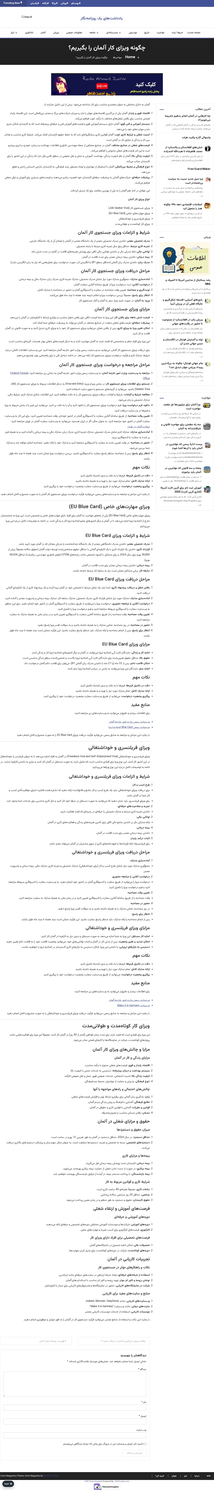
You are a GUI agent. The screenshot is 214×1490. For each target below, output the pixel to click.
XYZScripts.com (122, 1481)
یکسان (33, 3)
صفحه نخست (193, 33)
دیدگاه (142, 1369)
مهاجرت (160, 33)
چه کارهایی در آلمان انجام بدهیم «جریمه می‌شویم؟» (187, 118)
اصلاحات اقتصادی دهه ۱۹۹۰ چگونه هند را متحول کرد (183, 207)
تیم (185, 1476)
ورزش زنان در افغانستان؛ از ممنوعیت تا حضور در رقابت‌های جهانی (182, 322)
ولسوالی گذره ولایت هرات (196, 138)
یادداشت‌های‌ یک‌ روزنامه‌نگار (102, 18)
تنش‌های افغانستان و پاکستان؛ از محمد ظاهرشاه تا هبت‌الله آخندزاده (183, 149)
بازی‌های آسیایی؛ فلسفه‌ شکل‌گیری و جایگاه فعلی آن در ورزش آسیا (183, 302)
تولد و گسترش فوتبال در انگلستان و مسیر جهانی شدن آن (183, 342)
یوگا (54, 3)
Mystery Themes (51, 1476)
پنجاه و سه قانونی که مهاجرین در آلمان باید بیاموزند (183, 470)
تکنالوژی (29, 33)
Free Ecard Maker (199, 169)
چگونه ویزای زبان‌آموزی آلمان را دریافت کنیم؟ (124, 1341)
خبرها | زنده (177, 33)
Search (28, 17)
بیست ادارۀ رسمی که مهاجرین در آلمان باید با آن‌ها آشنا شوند (184, 446)
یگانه (44, 3)
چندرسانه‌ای (112, 33)
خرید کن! (159, 1476)
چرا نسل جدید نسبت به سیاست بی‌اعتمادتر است (185, 181)
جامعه (92, 33)
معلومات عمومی (74, 33)
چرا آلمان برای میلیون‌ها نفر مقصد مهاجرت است (182, 407)
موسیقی (133, 33)
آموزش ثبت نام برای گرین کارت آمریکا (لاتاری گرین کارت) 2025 (180, 490)
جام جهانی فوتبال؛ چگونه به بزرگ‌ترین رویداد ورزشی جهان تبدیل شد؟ (182, 365)
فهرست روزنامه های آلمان (51, 1341)
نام (143, 1402)
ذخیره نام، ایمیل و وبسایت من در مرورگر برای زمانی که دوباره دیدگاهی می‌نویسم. (103, 1444)
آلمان (43, 33)
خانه (209, 1476)
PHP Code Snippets (93, 1481)
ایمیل (142, 1416)
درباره (196, 1476)
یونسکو (75, 3)
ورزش (56, 33)
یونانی (64, 3)
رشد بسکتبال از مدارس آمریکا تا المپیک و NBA (188, 282)
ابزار (12, 33)
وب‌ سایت (141, 1430)
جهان (174, 1476)
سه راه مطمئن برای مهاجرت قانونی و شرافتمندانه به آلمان (181, 427)
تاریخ (146, 33)
